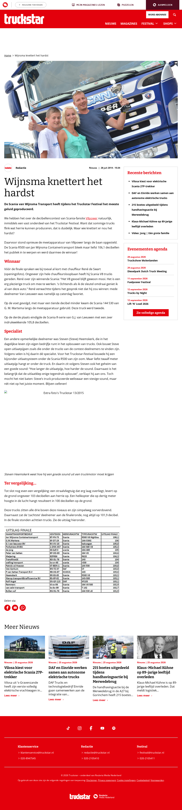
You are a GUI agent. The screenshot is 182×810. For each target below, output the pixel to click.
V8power (92, 218)
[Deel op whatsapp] (23, 608)
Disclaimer (91, 780)
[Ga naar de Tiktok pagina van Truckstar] (68, 728)
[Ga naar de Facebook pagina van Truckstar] (91, 728)
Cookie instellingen (126, 780)
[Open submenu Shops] (175, 23)
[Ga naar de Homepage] (24, 19)
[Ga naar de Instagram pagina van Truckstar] (79, 728)
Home (7, 55)
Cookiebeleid (143, 780)
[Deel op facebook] (7, 608)
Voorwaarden (157, 780)
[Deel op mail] (15, 608)
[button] (162, 5)
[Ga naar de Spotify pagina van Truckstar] (113, 728)
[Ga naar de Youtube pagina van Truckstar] (102, 728)
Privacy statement (107, 780)
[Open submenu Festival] (156, 23)
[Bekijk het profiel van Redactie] (15, 168)
